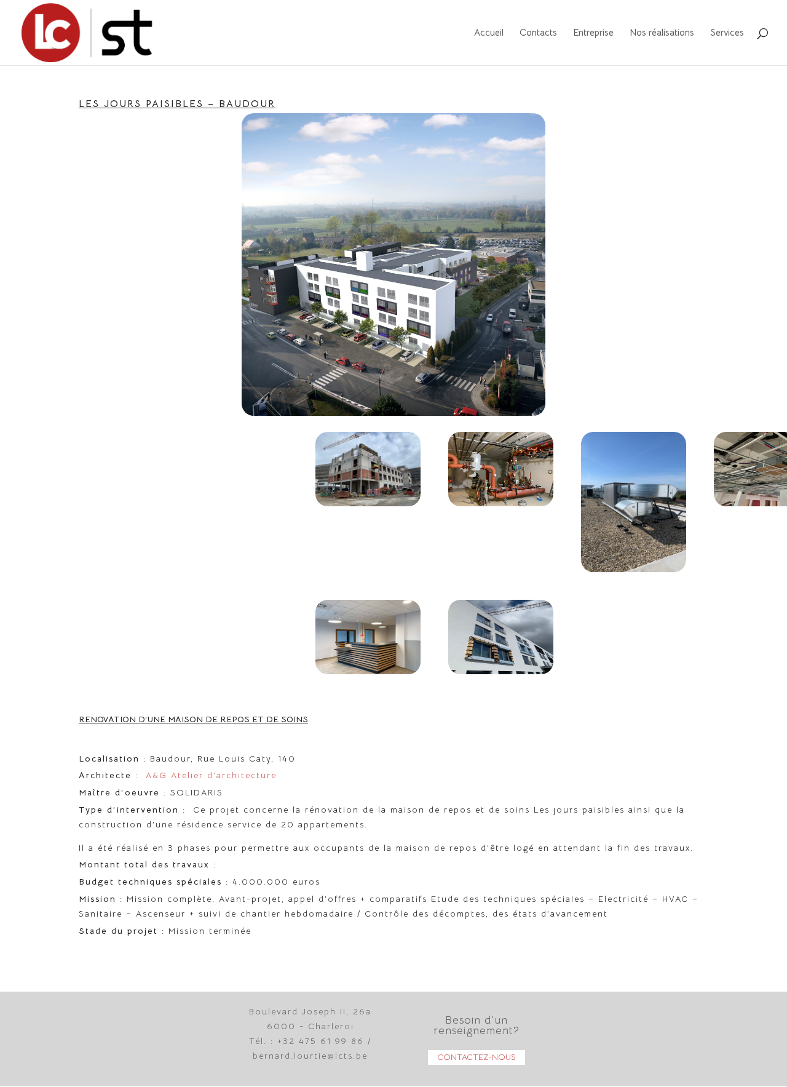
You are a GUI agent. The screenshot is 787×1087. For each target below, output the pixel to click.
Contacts (538, 33)
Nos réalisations (662, 33)
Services (727, 33)
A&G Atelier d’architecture (211, 775)
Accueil (489, 33)
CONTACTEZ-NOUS (476, 1056)
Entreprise (593, 33)
